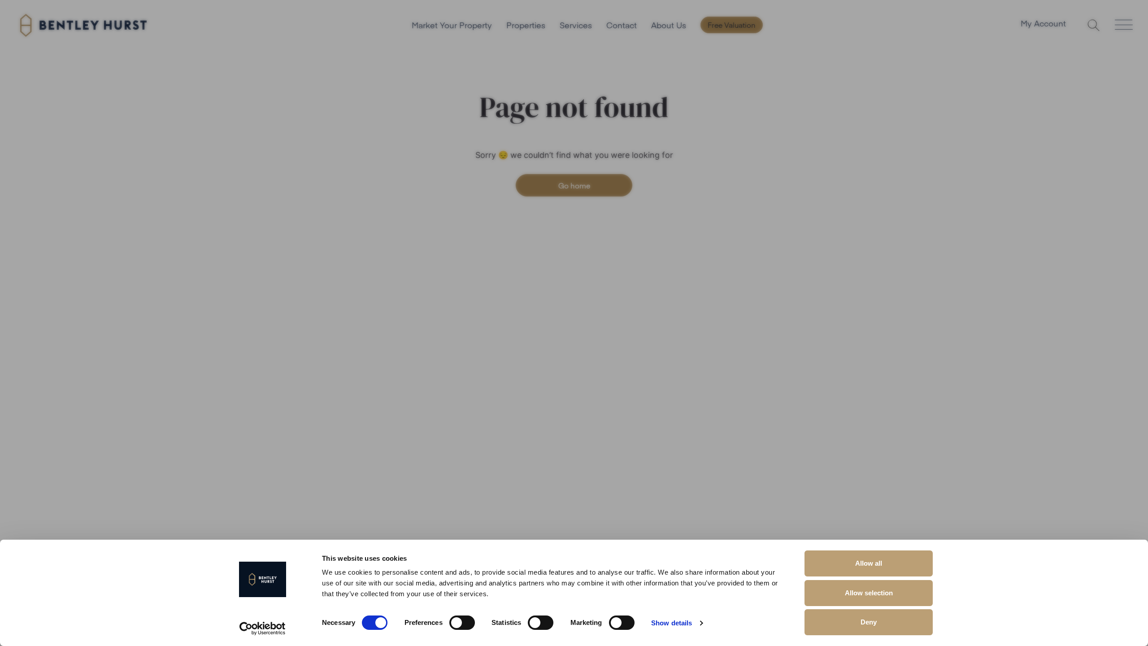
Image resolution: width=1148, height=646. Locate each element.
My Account (1043, 24)
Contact (621, 25)
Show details (671, 623)
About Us (668, 25)
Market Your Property (452, 25)
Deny (869, 622)
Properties (525, 25)
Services (576, 25)
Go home (574, 185)
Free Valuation (732, 25)
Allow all (868, 563)
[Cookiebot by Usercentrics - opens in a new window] (262, 628)
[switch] (462, 622)
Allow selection (869, 593)
